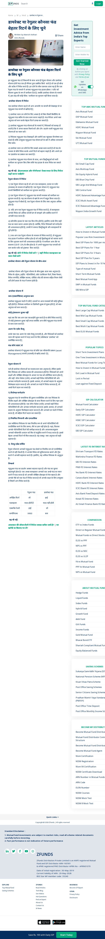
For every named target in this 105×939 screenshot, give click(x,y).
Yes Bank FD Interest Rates (89, 472)
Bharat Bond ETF (84, 640)
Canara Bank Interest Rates (89, 477)
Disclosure (74, 898)
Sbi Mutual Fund (84, 137)
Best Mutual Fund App (86, 279)
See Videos (40, 894)
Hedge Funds (82, 592)
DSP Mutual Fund (84, 116)
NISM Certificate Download (89, 771)
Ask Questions (41, 896)
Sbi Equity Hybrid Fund (87, 174)
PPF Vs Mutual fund (85, 566)
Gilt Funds (80, 624)
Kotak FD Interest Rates (87, 498)
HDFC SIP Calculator (85, 415)
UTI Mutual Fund (84, 143)
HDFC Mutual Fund (85, 127)
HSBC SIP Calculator (85, 420)
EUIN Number (82, 787)
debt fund (80, 619)
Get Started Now (82, 62)
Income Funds (82, 629)
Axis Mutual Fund (84, 111)
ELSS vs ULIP (82, 556)
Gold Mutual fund (84, 634)
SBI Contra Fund (83, 190)
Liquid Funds (82, 598)
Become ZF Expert (76, 888)
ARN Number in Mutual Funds (90, 777)
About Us (39, 902)
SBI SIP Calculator (84, 430)
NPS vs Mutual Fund (85, 572)
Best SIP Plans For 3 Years (88, 253)
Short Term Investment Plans (90, 352)
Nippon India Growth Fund (88, 211)
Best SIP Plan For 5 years (88, 258)
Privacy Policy (74, 894)
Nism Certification (84, 756)
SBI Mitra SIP (82, 289)
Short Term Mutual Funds (88, 274)
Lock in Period (82, 378)
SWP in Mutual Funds (86, 284)
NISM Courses (83, 792)
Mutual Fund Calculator (87, 404)
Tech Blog (39, 891)
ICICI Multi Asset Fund (86, 200)
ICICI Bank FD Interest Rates (89, 488)
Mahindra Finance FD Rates (89, 456)
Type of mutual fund (85, 268)
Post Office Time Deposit (87, 706)
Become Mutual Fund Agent (89, 750)
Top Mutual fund (8, 888)
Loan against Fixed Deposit (89, 383)
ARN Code (80, 782)
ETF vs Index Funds (85, 524)
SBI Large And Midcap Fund (89, 184)
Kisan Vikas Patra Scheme (88, 681)
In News (39, 908)
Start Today (66, 934)
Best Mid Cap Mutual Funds (89, 315)
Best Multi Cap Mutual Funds (90, 326)
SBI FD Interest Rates (86, 462)
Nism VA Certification (86, 766)
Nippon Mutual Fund (86, 132)
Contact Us (40, 905)
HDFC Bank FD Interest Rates (90, 483)
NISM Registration (85, 761)
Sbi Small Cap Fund (85, 163)
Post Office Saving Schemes (89, 687)
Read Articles (40, 888)
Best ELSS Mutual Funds (87, 331)
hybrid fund (81, 608)
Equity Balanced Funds (86, 650)
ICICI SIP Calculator (85, 425)
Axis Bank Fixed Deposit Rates (90, 493)
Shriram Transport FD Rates (89, 451)
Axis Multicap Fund (85, 169)
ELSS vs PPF (81, 540)
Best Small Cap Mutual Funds (90, 321)
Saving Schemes (8, 891)
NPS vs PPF (81, 545)
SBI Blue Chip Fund (85, 179)
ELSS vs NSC (81, 551)
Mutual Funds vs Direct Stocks (90, 535)
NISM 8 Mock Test (84, 803)
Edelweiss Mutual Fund (87, 122)
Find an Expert (41, 899)
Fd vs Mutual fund (84, 561)
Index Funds (81, 603)
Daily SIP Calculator (85, 409)
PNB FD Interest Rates (86, 467)
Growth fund (82, 613)
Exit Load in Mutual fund (87, 373)
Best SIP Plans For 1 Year (88, 247)
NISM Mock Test (84, 798)
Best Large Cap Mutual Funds (90, 310)
